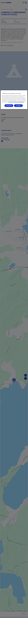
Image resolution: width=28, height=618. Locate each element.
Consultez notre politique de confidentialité (16, 102)
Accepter (18, 105)
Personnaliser (9, 105)
